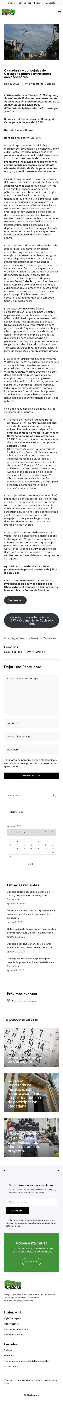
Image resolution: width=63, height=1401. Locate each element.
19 (24, 849)
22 (46, 849)
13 (31, 845)
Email (7, 651)
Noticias (11, 2)
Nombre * (12, 723)
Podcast (38, 2)
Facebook (17, 651)
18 (17, 849)
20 (31, 849)
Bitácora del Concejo (42, 83)
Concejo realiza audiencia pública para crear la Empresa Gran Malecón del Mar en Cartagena (30, 962)
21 (38, 849)
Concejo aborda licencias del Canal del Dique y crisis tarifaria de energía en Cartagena (28, 895)
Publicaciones (24, 2)
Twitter (29, 651)
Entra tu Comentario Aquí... (22, 678)
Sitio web (12, 749)
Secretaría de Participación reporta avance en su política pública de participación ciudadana (31, 914)
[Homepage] (13, 1285)
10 (10, 845)
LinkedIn (40, 651)
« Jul (30, 864)
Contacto (50, 2)
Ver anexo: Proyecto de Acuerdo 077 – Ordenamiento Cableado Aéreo (31, 620)
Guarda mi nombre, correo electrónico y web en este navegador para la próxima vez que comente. (30, 763)
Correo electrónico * (19, 736)
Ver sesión (15, 600)
